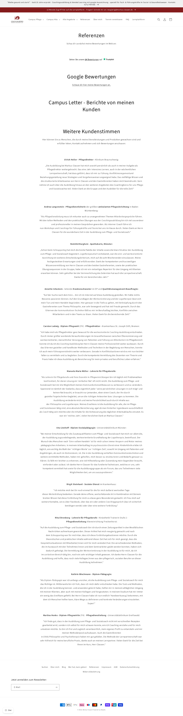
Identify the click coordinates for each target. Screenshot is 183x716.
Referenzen (94, 667)
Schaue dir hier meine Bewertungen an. (91, 84)
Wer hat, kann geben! (77, 667)
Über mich (55, 667)
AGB (115, 667)
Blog (64, 667)
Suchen (45, 667)
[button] (36, 19)
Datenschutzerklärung (129, 667)
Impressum (106, 667)
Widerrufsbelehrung (91, 671)
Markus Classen (87, 710)
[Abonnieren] (56, 687)
